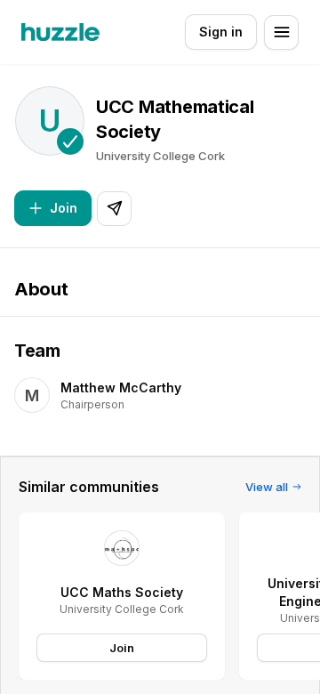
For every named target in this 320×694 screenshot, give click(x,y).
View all (266, 487)
